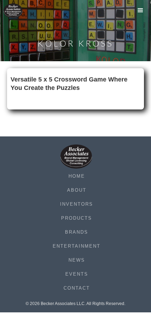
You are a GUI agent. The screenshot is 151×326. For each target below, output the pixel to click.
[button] (140, 12)
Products (76, 218)
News (76, 260)
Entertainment (76, 246)
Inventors (76, 204)
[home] (17, 10)
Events (76, 274)
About (76, 190)
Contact (77, 288)
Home (76, 176)
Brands (76, 232)
